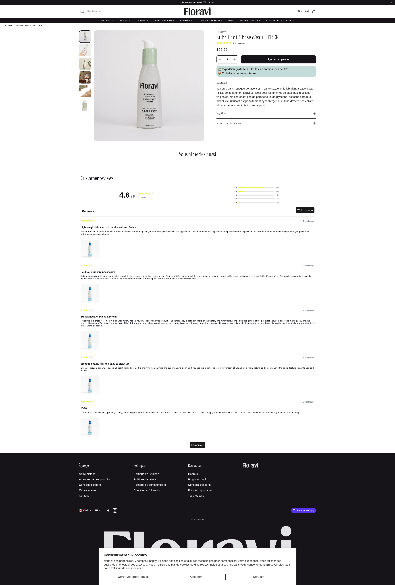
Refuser (258, 576)
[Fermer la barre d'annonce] (391, 2)
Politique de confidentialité (127, 568)
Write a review (305, 210)
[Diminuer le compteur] (220, 59)
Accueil (8, 26)
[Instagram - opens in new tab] (115, 510)
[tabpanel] (197, 335)
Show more (197, 445)
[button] (100, 11)
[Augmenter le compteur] (234, 59)
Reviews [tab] (89, 211)
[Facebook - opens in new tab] (108, 510)
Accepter (196, 576)
